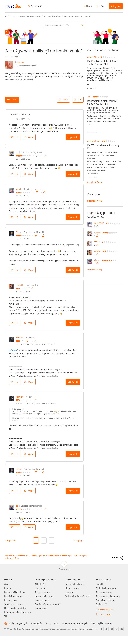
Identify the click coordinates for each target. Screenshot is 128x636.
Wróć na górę (64, 569)
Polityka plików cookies (102, 623)
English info (36, 623)
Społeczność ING (6, 16)
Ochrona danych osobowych (75, 623)
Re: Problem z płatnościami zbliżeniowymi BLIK (102, 63)
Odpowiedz (12, 99)
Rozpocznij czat (106, 609)
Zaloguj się (116, 6)
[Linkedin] (122, 629)
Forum (90, 6)
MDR (56, 623)
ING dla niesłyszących (17, 623)
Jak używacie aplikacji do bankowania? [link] (77, 16)
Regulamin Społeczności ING (17, 556)
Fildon (18, 232)
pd (17, 152)
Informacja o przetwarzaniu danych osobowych (52, 556)
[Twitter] (107, 629)
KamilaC (19, 337)
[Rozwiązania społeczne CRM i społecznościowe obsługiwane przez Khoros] (117, 557)
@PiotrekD (13, 350)
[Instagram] (117, 629)
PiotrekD (20, 285)
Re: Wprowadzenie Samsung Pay (103, 147)
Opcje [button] (65, 99)
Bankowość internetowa (52, 16)
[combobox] (64, 25)
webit (18, 189)
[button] (75, 100)
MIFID (48, 623)
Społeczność (36, 6)
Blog (103, 6)
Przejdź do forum (94, 182)
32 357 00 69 (105, 614)
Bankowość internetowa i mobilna (29, 16)
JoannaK (19, 62)
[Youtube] (112, 629)
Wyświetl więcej (94, 269)
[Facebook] (102, 629)
